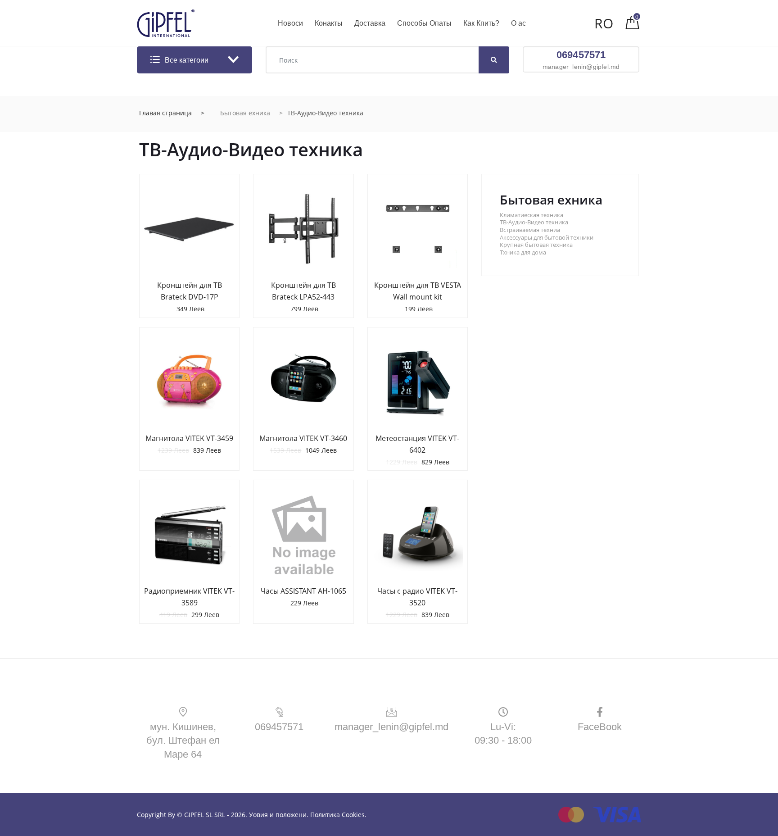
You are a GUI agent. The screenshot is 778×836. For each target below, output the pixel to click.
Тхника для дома (523, 252)
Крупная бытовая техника (536, 245)
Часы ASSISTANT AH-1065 (303, 591)
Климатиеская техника (531, 215)
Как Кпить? (481, 23)
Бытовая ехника (245, 113)
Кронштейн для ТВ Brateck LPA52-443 (303, 291)
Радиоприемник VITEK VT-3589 (189, 597)
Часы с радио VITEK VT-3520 (417, 597)
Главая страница (165, 113)
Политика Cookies (337, 814)
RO (603, 23)
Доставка (369, 23)
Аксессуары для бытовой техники (546, 237)
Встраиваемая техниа (530, 230)
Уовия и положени (278, 814)
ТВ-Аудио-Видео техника (534, 222)
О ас (518, 23)
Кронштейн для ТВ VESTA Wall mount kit (417, 291)
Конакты (329, 23)
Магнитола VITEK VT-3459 (189, 438)
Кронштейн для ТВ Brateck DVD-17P (189, 291)
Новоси (290, 23)
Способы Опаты (424, 23)
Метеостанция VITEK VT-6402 (417, 444)
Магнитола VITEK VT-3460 (303, 438)
